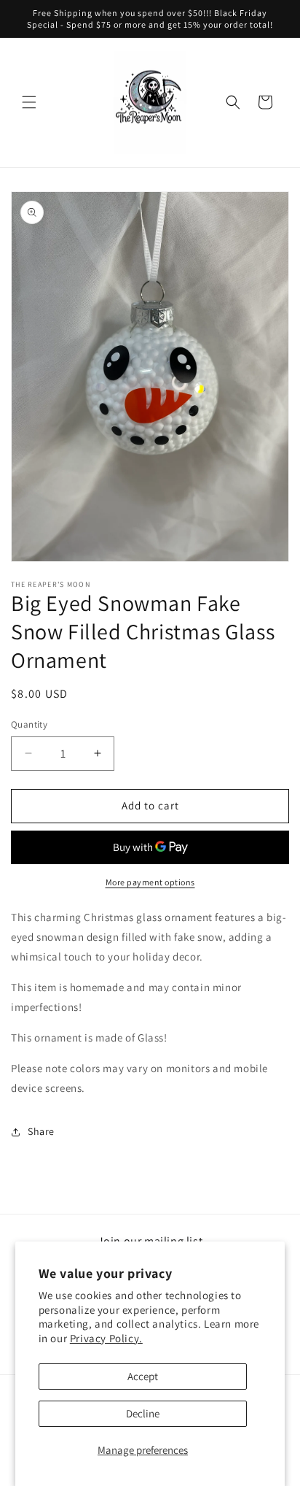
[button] (29, 102)
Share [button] (41, 1131)
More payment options (150, 882)
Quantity (29, 724)
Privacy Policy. (106, 1338)
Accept (142, 1376)
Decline (142, 1413)
